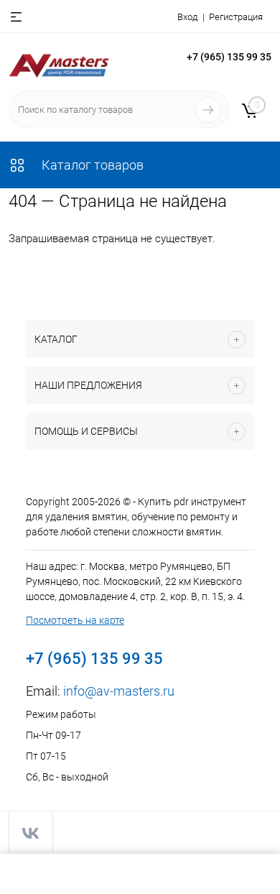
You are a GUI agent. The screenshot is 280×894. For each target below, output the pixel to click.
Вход (187, 16)
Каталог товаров (91, 164)
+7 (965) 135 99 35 (229, 57)
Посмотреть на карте (75, 620)
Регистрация (236, 16)
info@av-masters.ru (118, 691)
